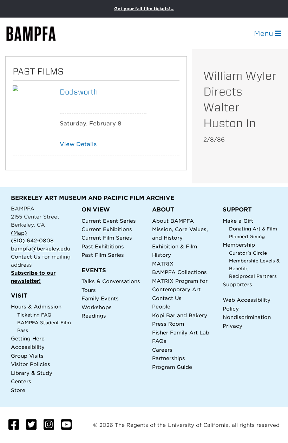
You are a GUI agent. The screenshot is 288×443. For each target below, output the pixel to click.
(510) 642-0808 (32, 240)
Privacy (232, 326)
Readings (93, 316)
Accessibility (28, 347)
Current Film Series (106, 238)
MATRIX (163, 264)
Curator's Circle (248, 253)
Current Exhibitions (106, 229)
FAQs (159, 341)
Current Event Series (108, 221)
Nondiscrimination (247, 317)
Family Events (100, 298)
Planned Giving (247, 236)
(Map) (19, 233)
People (161, 307)
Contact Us (25, 257)
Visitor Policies (30, 364)
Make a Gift (238, 221)
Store (18, 390)
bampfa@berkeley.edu (40, 249)
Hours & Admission (36, 307)
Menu (264, 33)
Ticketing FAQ (34, 315)
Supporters (237, 284)
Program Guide (172, 367)
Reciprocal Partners (253, 276)
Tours (88, 290)
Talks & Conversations (110, 281)
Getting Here (28, 338)
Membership (239, 245)
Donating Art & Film (253, 229)
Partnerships (168, 358)
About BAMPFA (173, 221)
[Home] (37, 33)
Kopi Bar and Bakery (179, 315)
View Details (78, 144)
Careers (162, 350)
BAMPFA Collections (179, 272)
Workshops (96, 307)
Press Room (168, 324)
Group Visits (27, 356)
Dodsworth (79, 91)
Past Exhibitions (102, 246)
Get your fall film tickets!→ (144, 8)
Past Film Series (102, 255)
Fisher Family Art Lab (180, 332)
